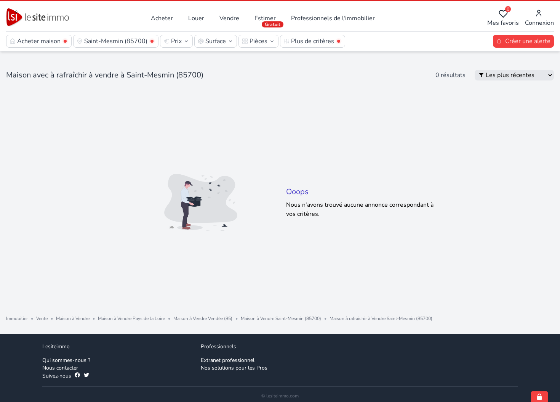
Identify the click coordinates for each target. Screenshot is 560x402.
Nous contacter (60, 367)
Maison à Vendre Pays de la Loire (131, 318)
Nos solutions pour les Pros (234, 367)
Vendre (229, 18)
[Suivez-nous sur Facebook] (77, 376)
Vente (42, 318)
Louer (196, 18)
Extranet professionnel (227, 360)
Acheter (162, 18)
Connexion (539, 23)
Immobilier (17, 318)
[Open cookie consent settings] (539, 396)
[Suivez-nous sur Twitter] (86, 376)
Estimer (265, 18)
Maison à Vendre (73, 318)
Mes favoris (503, 18)
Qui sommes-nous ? (66, 360)
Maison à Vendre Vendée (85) (202, 318)
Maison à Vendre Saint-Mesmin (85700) (281, 318)
